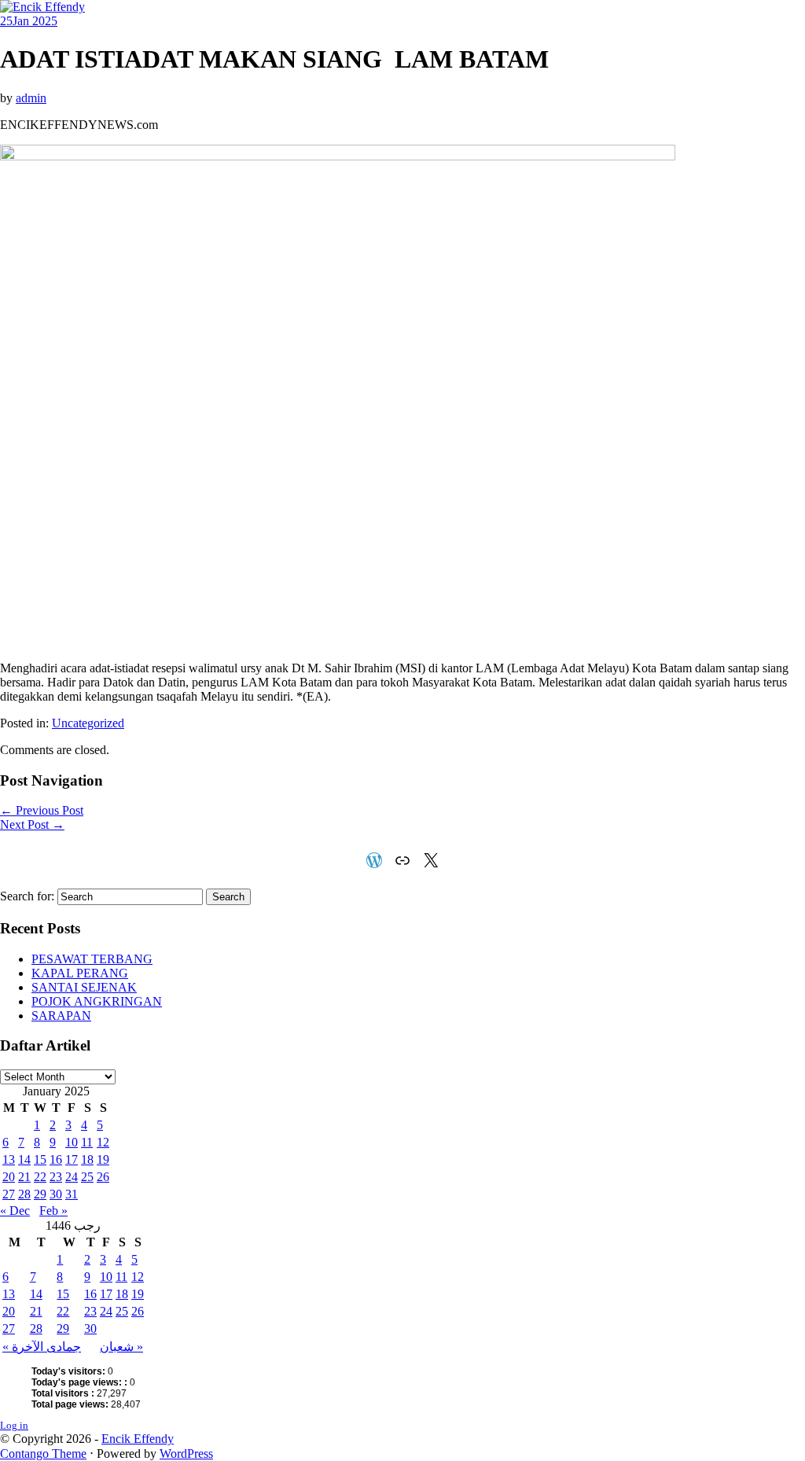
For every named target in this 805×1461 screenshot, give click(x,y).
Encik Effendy (137, 1438)
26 (103, 1176)
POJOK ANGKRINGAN (96, 1001)
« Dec (15, 1210)
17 (71, 1159)
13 (8, 1159)
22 (40, 1176)
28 (24, 1194)
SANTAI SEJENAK (84, 987)
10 (71, 1142)
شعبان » (121, 1346)
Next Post (32, 824)
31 (71, 1194)
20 (8, 1176)
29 (40, 1194)
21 (24, 1176)
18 (87, 1159)
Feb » (53, 1210)
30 (56, 1194)
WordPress (186, 1453)
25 (87, 1176)
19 (103, 1159)
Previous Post (41, 810)
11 (87, 1142)
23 (56, 1176)
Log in (14, 1425)
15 (40, 1159)
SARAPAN (61, 1015)
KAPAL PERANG (79, 973)
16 (56, 1159)
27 (8, 1194)
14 (24, 1159)
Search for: (27, 896)
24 (71, 1176)
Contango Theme (43, 1453)
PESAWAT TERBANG (92, 959)
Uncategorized (88, 723)
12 (103, 1142)
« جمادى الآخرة (41, 1346)
